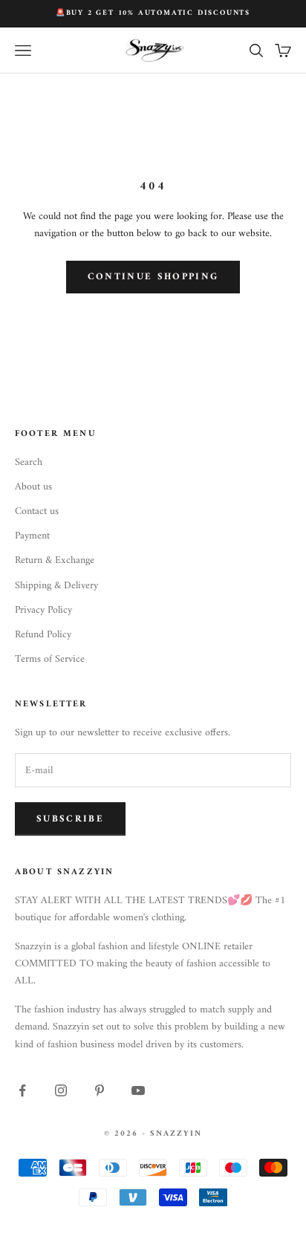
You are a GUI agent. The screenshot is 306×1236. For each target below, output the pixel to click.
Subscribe (70, 818)
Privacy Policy (43, 610)
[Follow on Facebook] (22, 1090)
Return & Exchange (54, 560)
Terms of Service (50, 659)
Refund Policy (43, 634)
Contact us (37, 511)
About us (33, 487)
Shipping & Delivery (56, 585)
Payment (32, 536)
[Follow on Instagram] (60, 1090)
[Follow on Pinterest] (99, 1090)
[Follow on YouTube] (138, 1090)
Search (28, 462)
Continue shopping (153, 276)
